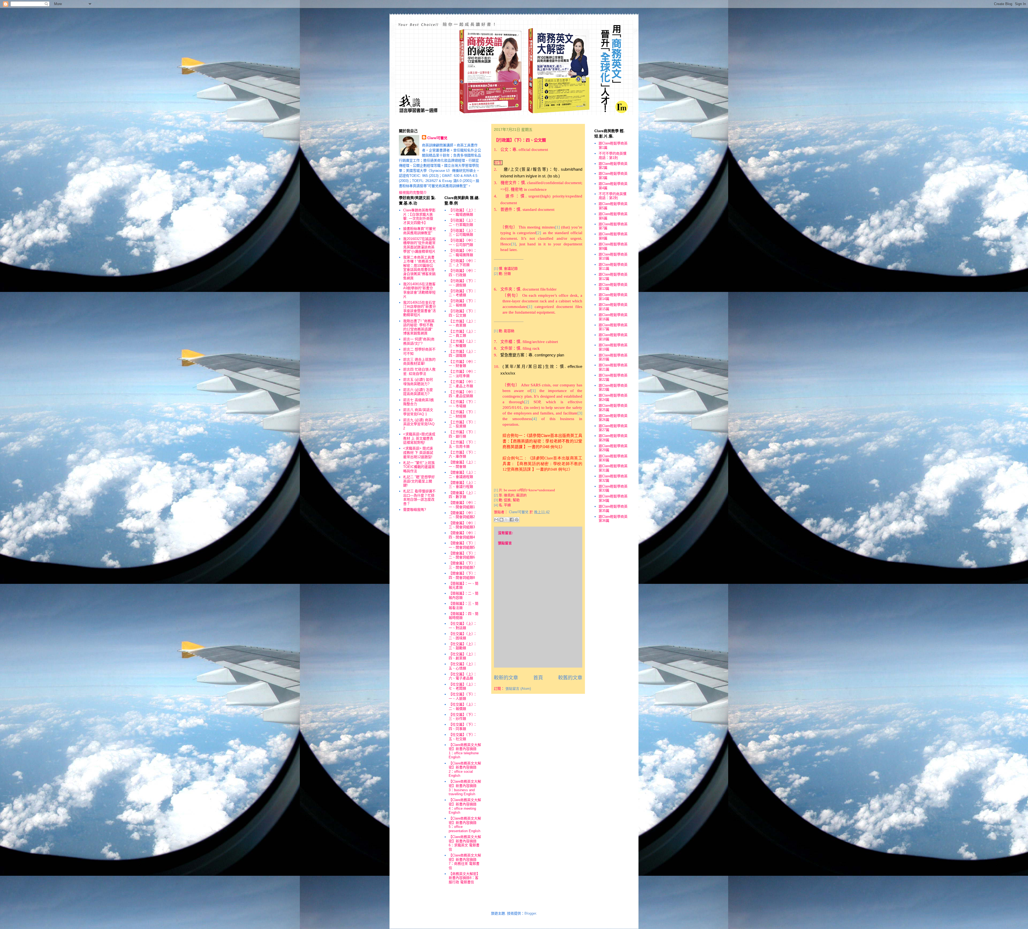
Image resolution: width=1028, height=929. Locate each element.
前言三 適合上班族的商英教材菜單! (419, 361)
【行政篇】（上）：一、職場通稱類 (463, 212)
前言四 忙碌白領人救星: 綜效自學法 (419, 371)
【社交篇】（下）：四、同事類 (463, 726)
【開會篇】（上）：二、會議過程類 (463, 474)
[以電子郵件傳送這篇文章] (496, 519)
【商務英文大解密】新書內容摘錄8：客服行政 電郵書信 (464, 878)
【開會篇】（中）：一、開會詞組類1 (463, 505)
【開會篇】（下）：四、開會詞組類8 (463, 575)
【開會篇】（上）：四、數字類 (463, 495)
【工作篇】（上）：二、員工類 (463, 333)
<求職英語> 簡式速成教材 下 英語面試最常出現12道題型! (418, 452)
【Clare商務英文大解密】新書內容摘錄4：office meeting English (465, 806)
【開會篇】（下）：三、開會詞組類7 (463, 565)
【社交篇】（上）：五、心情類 (463, 666)
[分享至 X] (506, 519)
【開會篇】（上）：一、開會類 (463, 464)
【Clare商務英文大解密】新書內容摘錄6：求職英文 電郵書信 (465, 843)
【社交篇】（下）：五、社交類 (463, 737)
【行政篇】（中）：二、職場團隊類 (463, 253)
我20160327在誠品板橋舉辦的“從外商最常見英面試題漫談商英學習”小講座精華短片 (419, 245)
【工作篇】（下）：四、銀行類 (463, 434)
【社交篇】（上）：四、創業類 (463, 656)
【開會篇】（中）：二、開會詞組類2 (463, 515)
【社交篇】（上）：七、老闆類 (463, 686)
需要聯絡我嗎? (414, 510)
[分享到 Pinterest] (516, 519)
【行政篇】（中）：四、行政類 (463, 273)
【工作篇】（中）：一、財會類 (463, 364)
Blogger (530, 913)
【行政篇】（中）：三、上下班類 (463, 263)
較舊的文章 (570, 677)
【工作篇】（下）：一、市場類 (463, 404)
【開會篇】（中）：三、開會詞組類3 (463, 525)
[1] (496, 490)
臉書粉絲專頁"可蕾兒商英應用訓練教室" (419, 231)
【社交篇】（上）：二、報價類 (463, 706)
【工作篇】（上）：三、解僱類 (463, 343)
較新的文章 (506, 677)
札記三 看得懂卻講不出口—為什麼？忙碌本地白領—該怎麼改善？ (419, 497)
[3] (496, 500)
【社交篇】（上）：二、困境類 (463, 636)
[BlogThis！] (501, 519)
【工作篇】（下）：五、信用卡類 (463, 444)
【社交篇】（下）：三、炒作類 (463, 717)
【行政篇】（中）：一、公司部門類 (463, 242)
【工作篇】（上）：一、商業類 (463, 323)
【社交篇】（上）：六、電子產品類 (463, 676)
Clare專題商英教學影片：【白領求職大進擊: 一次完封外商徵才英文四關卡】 (419, 216)
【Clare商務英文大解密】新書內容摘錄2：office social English (465, 769)
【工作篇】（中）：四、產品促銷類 (463, 394)
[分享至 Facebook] (511, 519)
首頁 (538, 677)
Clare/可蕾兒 (437, 138)
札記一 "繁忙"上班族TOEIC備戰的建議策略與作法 (419, 467)
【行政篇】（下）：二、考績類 (463, 293)
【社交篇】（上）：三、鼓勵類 (463, 646)
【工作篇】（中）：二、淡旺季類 (463, 374)
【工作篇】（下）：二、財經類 (463, 414)
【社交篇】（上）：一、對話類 (463, 626)
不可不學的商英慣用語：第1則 (612, 155)
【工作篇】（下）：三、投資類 (463, 424)
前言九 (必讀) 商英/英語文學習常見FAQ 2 (418, 424)
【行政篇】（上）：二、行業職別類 (463, 222)
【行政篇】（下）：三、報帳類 (463, 303)
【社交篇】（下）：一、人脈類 (463, 696)
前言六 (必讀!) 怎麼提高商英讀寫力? (418, 392)
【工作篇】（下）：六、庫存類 (463, 454)
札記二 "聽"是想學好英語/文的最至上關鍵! (419, 481)
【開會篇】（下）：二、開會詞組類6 (463, 555)
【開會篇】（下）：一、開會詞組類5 (463, 545)
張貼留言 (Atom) (518, 689)
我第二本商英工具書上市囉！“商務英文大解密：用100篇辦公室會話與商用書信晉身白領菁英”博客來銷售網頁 (419, 267)
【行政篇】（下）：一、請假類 (463, 283)
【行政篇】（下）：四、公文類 (463, 313)
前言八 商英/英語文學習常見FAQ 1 (418, 412)
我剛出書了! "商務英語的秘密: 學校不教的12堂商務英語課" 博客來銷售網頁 (418, 327)
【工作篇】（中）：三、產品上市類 (463, 384)
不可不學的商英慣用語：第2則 (612, 196)
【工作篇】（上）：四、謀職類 (463, 353)
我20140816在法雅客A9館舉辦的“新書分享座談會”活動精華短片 (419, 290)
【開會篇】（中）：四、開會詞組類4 (463, 535)
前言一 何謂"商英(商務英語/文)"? (418, 341)
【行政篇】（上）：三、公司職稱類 (463, 233)
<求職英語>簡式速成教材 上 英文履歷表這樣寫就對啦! (419, 438)
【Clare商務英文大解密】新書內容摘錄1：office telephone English (465, 751)
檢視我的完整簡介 (413, 193)
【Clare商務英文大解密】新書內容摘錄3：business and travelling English (465, 787)
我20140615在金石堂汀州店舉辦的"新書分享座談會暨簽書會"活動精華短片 (419, 308)
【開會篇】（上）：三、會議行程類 (463, 485)
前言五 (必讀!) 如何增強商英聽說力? (418, 382)
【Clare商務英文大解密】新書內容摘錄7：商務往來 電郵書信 (465, 861)
